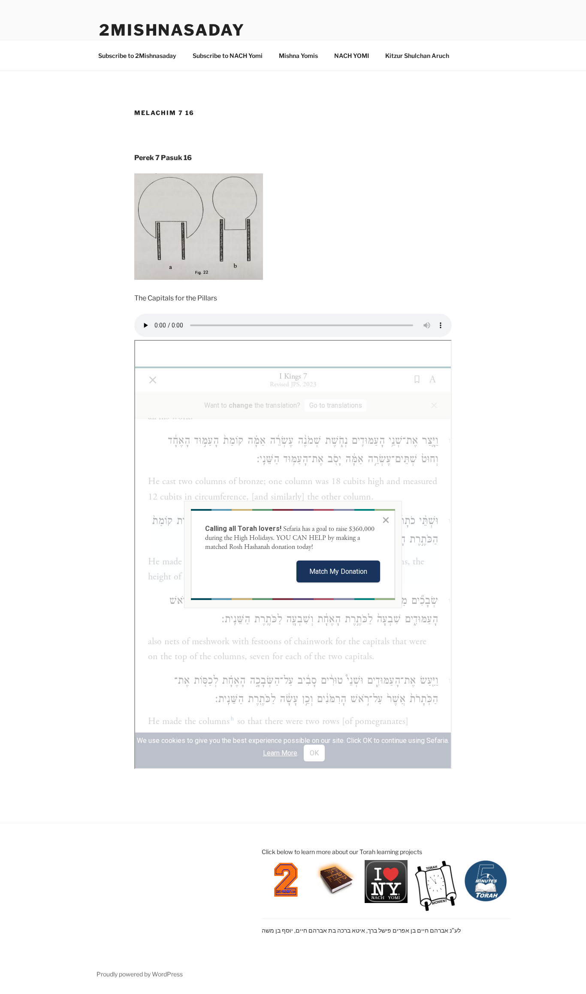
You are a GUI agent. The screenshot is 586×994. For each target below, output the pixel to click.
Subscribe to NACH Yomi (228, 55)
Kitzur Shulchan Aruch (417, 55)
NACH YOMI (351, 55)
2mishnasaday (172, 30)
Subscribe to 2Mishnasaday (137, 55)
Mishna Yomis (298, 55)
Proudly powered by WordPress (140, 974)
